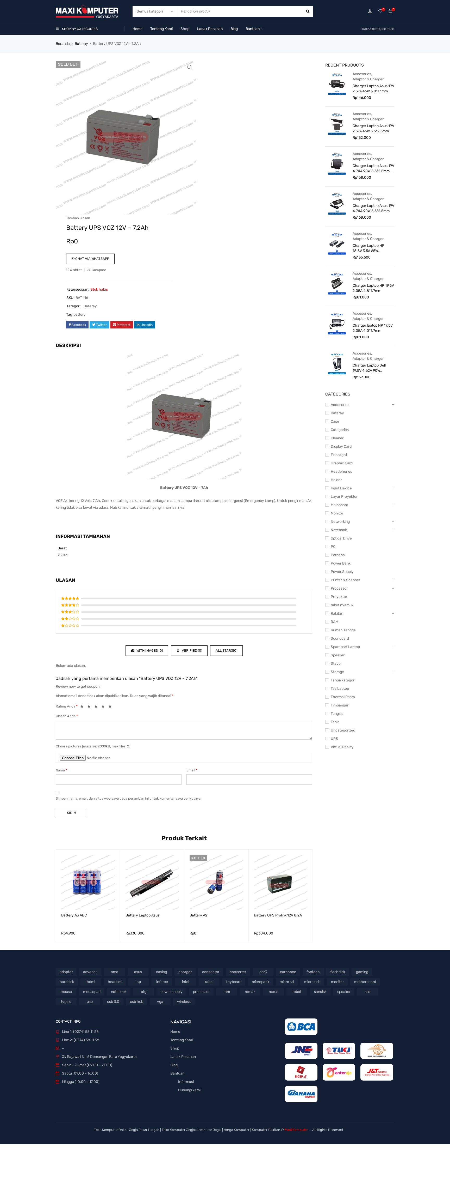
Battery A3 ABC (74, 915)
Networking (340, 521)
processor (201, 992)
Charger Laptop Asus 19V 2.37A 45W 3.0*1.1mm (373, 88)
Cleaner (337, 438)
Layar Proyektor (344, 496)
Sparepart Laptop (345, 647)
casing (161, 972)
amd (114, 972)
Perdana (338, 555)
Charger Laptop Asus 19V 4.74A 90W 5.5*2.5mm (373, 208)
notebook (119, 992)
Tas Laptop (340, 688)
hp (138, 982)
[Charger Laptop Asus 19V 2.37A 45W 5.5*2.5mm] (337, 123)
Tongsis (337, 713)
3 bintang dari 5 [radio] (97, 707)
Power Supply (342, 571)
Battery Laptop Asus (142, 915)
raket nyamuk (342, 605)
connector (210, 972)
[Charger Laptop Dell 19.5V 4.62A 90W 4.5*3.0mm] (337, 363)
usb (90, 1001)
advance (90, 972)
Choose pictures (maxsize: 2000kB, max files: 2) (93, 746)
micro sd (287, 982)
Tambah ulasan (78, 218)
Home (175, 1031)
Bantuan (177, 1073)
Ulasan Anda (67, 716)
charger (185, 972)
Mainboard (339, 505)
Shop (174, 1048)
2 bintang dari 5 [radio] (90, 707)
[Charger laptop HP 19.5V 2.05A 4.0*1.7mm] (337, 323)
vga (160, 1001)
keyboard (233, 982)
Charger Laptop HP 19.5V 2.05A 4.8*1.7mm (373, 288)
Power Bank (341, 563)
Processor (339, 588)
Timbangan (340, 705)
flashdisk (337, 972)
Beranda (63, 43)
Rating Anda (67, 706)
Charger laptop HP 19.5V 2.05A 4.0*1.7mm (373, 328)
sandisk (320, 992)
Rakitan (337, 613)
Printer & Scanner (345, 580)
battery (79, 314)
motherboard (365, 982)
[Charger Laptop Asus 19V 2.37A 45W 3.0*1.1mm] (337, 83)
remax (250, 992)
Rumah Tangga (343, 630)
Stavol (336, 663)
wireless (184, 1001)
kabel (208, 982)
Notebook (339, 530)
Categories (340, 430)
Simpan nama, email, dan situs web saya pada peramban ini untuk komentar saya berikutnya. (128, 798)
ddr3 (263, 972)
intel (185, 982)
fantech (313, 972)
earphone (288, 972)
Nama (61, 770)
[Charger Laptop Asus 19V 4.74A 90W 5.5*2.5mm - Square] (337, 163)
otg (143, 992)
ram (226, 992)
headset (115, 982)
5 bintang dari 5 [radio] (111, 707)
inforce (162, 982)
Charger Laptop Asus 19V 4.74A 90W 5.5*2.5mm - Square (373, 169)
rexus (273, 992)
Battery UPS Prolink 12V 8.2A (278, 915)
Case (335, 421)
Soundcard (340, 638)
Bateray (81, 43)
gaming (362, 972)
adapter (66, 972)
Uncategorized (343, 730)
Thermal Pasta (343, 697)
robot (296, 992)
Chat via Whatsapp (91, 259)
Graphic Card (342, 463)
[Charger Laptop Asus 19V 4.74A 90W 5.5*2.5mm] (337, 203)
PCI (333, 546)
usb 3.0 (113, 1001)
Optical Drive (341, 538)
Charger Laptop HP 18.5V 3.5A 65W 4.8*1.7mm (368, 248)
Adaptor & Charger (368, 79)
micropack (260, 982)
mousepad (92, 992)
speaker (344, 992)
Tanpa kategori (343, 680)
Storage (337, 672)
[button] (190, 67)
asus (138, 972)
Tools (335, 722)
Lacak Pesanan (183, 1056)
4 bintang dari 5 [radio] (104, 707)
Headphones (341, 471)
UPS (334, 738)
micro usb (312, 982)
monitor (337, 982)
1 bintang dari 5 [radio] (83, 707)
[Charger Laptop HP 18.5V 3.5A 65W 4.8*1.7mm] (337, 243)
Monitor (337, 513)
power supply (171, 992)
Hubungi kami (189, 1090)
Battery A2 (198, 915)
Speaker (338, 655)
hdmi (91, 982)
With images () (149, 650)
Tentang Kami (181, 1040)
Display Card (341, 446)
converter (238, 972)
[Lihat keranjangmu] (390, 11)
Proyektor (339, 597)
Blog (174, 1065)
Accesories (362, 74)
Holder (336, 480)
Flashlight (339, 455)
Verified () (191, 650)
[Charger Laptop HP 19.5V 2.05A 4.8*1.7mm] (337, 283)
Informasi (186, 1082)
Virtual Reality (342, 747)
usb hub (136, 1001)
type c (66, 1001)
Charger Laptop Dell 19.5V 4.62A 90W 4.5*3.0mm (369, 368)
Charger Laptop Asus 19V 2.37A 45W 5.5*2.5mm (373, 128)
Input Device (341, 488)
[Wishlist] (380, 11)
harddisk (67, 982)
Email (191, 770)
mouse (66, 992)
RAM (334, 622)
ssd (367, 992)
